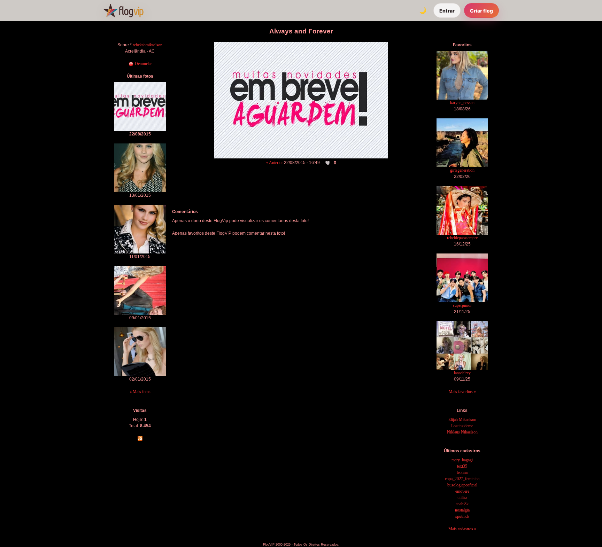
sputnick (462, 516)
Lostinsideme (462, 425)
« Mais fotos (140, 391)
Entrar (447, 11)
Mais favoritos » (462, 391)
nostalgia (462, 510)
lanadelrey (462, 372)
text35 (462, 466)
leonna (462, 472)
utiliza (462, 497)
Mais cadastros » (462, 528)
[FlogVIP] (123, 10)
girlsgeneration (462, 170)
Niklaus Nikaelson (462, 432)
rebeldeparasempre (462, 237)
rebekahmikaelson (147, 44)
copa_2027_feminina (462, 478)
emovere (462, 491)
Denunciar (143, 63)
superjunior (462, 305)
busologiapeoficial (462, 485)
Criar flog (481, 11)
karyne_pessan (462, 102)
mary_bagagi (462, 460)
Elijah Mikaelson (462, 419)
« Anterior (274, 162)
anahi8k (462, 503)
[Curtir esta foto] (328, 162)
